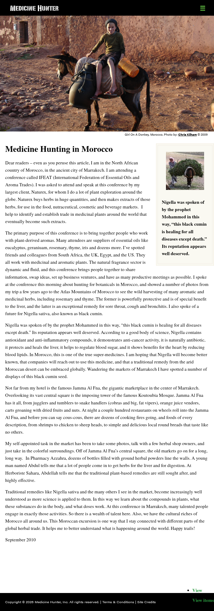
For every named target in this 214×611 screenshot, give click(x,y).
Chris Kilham (187, 134)
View (197, 590)
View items (203, 600)
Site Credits (146, 602)
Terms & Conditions (118, 602)
